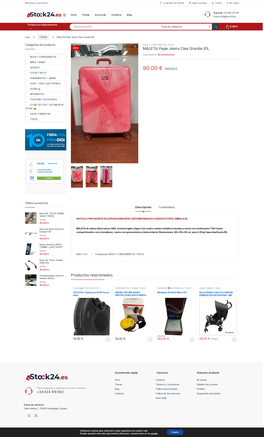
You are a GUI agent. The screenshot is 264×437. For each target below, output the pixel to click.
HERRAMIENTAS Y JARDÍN (126, 288)
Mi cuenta (234, 3)
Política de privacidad (166, 389)
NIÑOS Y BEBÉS (206, 288)
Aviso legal (161, 398)
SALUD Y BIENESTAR (40, 114)
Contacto (116, 14)
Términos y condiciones (168, 384)
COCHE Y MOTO (38, 72)
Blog (129, 14)
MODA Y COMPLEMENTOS (155, 45)
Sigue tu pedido (199, 3)
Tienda (218, 3)
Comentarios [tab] (166, 207)
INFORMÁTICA (177, 288)
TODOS (43, 37)
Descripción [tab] (143, 207)
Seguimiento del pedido (209, 393)
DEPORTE (35, 67)
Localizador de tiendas (173, 3)
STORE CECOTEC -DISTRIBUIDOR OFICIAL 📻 (87, 289)
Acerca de (100, 14)
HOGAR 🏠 (77, 288)
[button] (135, 47)
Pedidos (201, 389)
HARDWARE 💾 (163, 288)
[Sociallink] (29, 415)
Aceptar (175, 432)
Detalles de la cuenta (207, 384)
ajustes (154, 433)
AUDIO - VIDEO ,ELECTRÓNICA (45, 83)
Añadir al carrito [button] (107, 339)
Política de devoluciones (168, 393)
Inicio (74, 14)
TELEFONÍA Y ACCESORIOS (43, 99)
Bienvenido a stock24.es (36, 3)
